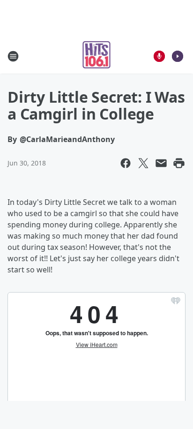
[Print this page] (179, 163)
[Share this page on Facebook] (125, 163)
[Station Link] (96, 56)
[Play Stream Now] (177, 56)
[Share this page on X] (143, 163)
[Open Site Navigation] (13, 56)
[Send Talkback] (159, 56)
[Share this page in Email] (161, 163)
